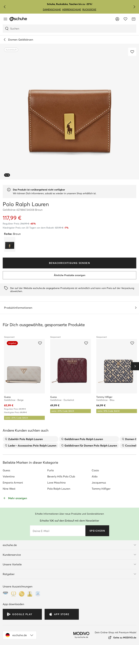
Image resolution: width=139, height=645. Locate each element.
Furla (50, 470)
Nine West (9, 488)
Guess (6, 470)
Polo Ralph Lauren (58, 488)
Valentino (9, 476)
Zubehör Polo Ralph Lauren (25, 439)
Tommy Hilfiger (101, 488)
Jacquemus (99, 482)
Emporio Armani (13, 482)
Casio (95, 470)
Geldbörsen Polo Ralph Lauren (83, 439)
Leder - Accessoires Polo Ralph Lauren (32, 445)
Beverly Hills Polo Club (61, 476)
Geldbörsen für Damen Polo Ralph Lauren (90, 445)
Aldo (94, 476)
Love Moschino (56, 482)
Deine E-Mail (41, 531)
